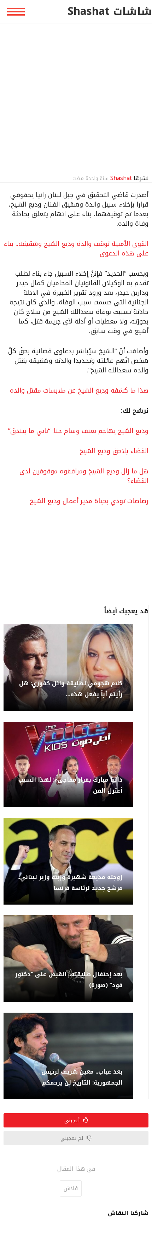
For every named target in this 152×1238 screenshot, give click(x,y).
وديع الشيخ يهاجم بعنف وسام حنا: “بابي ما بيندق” (78, 431)
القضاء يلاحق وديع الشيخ (114, 451)
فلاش (71, 1188)
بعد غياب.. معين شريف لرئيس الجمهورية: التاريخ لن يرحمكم (82, 1077)
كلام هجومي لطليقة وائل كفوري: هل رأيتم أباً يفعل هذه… (71, 689)
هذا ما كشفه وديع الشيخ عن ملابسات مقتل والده (79, 390)
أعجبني (72, 1120)
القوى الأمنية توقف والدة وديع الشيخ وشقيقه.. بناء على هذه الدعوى (76, 248)
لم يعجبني (72, 1138)
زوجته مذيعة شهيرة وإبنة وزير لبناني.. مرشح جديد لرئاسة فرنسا (70, 883)
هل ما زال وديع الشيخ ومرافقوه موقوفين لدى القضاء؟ (83, 476)
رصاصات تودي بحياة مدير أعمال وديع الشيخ (89, 501)
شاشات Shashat (110, 11)
